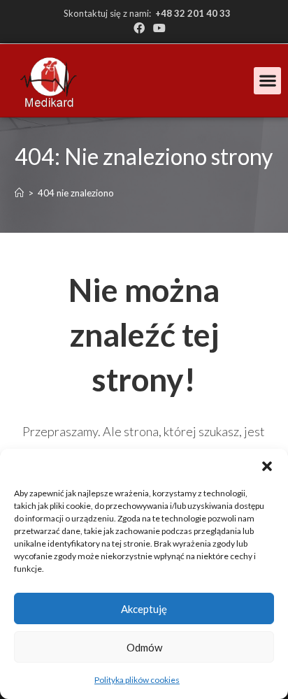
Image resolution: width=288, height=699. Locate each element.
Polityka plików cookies (137, 680)
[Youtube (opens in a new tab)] (157, 28)
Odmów (144, 647)
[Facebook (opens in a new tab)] (139, 28)
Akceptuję (144, 609)
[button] (267, 466)
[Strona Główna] (19, 193)
